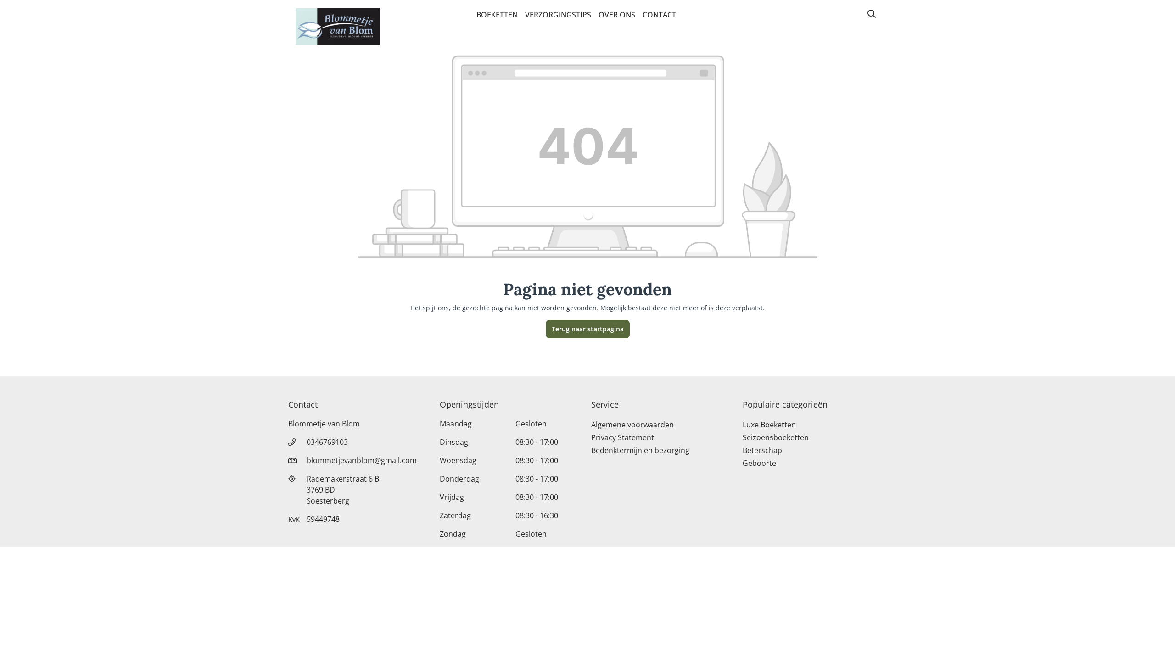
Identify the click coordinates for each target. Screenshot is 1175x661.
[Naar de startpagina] (337, 26)
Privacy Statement (622, 437)
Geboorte (759, 463)
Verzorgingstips (558, 15)
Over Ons (617, 15)
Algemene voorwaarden (632, 425)
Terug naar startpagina (588, 329)
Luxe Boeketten (769, 425)
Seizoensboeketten (776, 437)
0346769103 (327, 442)
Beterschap (762, 450)
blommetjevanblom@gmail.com (362, 460)
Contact (659, 15)
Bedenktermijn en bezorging (640, 450)
